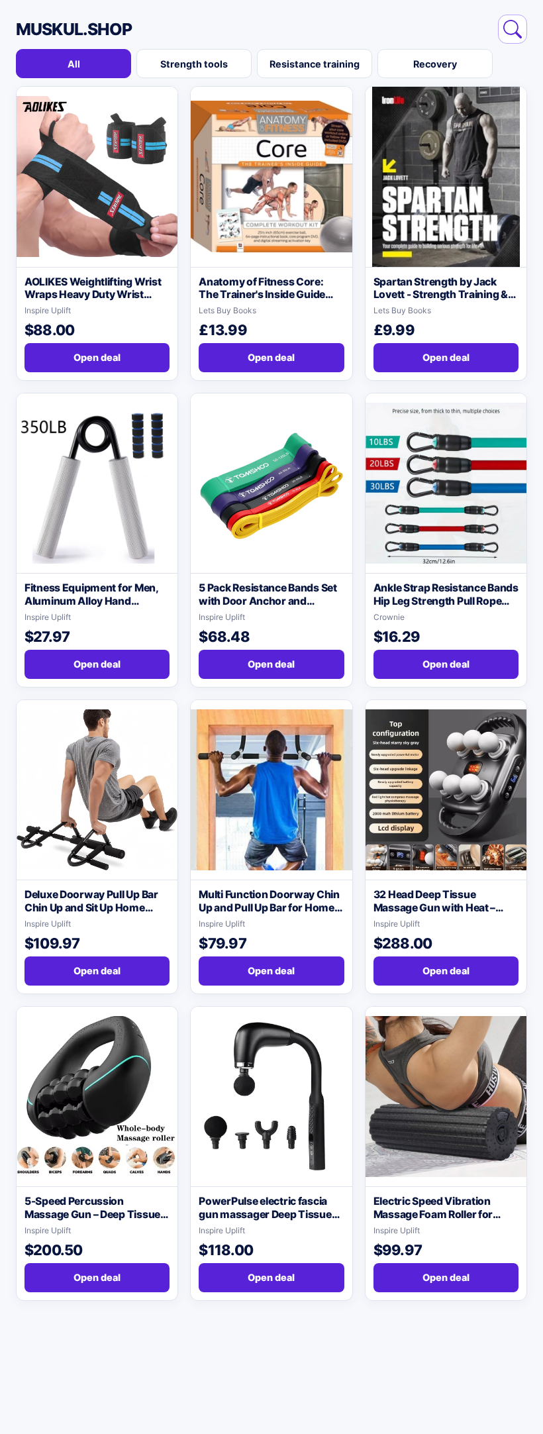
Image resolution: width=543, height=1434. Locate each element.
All (74, 64)
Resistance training (315, 64)
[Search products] (512, 29)
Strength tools (194, 64)
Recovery (435, 64)
